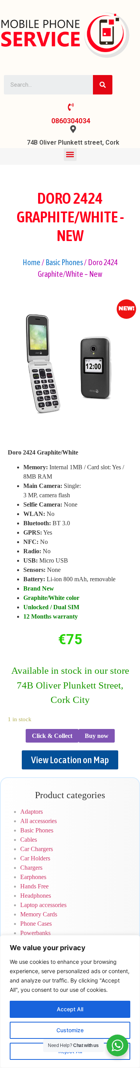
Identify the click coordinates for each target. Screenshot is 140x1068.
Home (31, 262)
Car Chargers (36, 849)
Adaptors (31, 811)
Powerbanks (35, 933)
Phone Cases (36, 923)
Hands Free (34, 886)
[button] (70, 154)
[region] (70, 1001)
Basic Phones (64, 262)
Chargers (31, 867)
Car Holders (35, 858)
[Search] (102, 84)
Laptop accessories (43, 905)
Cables (28, 839)
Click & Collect (52, 735)
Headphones (35, 895)
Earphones (33, 877)
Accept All (70, 1009)
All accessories (38, 821)
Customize (70, 1030)
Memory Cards (38, 914)
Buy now (96, 735)
